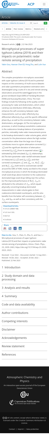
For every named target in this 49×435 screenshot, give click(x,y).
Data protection (32, 429)
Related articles (40, 29)
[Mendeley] (4, 228)
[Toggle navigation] (44, 4)
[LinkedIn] (20, 228)
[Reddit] (10, 228)
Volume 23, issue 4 (17, 23)
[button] (31, 23)
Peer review (18, 29)
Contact (12, 429)
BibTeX (7, 216)
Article (8, 29)
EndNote (7, 219)
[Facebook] (15, 228)
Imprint (21, 429)
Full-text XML (9, 212)
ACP (31, 4)
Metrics (28, 29)
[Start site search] (45, 23)
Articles (5, 23)
